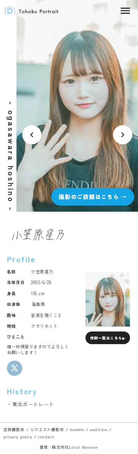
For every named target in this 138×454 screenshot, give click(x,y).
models (77, 429)
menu (125, 11)
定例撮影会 (14, 429)
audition (98, 429)
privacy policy (17, 436)
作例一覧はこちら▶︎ (108, 338)
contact (46, 436)
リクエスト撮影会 (47, 429)
